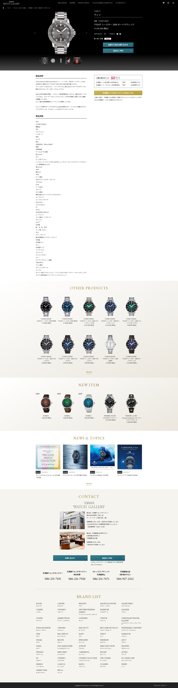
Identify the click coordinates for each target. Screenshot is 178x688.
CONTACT (121, 3)
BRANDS (62, 3)
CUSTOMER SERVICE (102, 3)
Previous (34, 33)
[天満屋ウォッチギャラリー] (11, 3)
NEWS (72, 3)
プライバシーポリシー (160, 685)
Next (87, 33)
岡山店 (108, 39)
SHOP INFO (83, 3)
